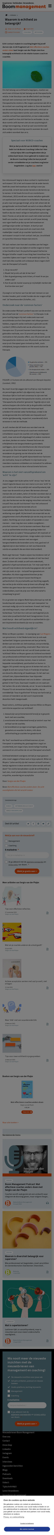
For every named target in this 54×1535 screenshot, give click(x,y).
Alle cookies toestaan (27, 1529)
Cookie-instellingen (27, 1523)
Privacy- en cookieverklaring (14, 1517)
